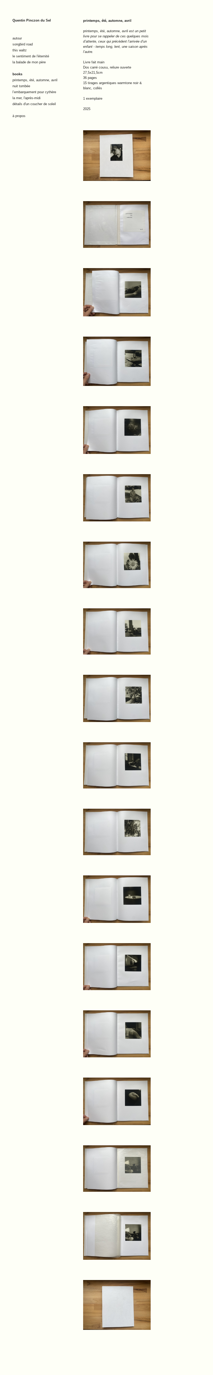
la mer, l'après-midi (26, 98)
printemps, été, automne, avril (34, 80)
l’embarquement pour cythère (34, 92)
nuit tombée (21, 86)
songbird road (22, 44)
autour (17, 38)
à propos (18, 116)
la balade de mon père (29, 62)
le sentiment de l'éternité (30, 56)
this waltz (19, 50)
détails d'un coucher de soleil (34, 104)
